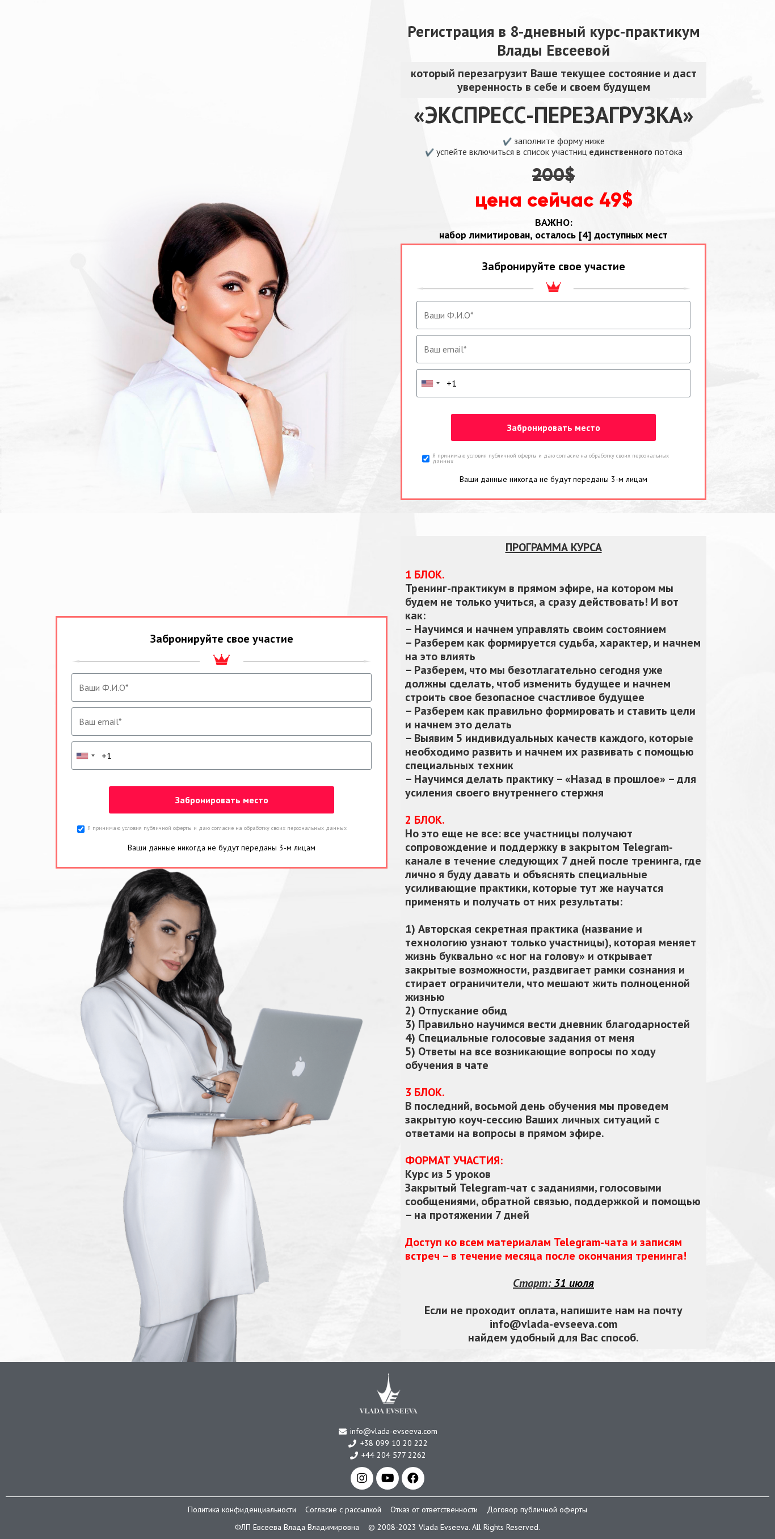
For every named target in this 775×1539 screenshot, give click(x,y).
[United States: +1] (430, 383)
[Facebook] (413, 1478)
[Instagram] (362, 1478)
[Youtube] (387, 1478)
